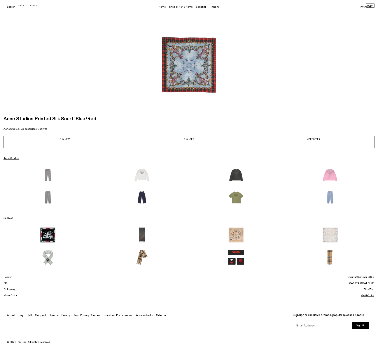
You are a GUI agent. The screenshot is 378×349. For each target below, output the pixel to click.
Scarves (42, 129)
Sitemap (162, 315)
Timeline (214, 7)
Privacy (65, 315)
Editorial (201, 7)
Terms (54, 315)
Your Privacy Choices (87, 315)
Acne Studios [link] (11, 158)
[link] (48, 175)
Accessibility (144, 315)
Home (162, 7)
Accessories (28, 129)
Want (370, 6)
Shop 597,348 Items (180, 7)
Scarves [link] (8, 218)
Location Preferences (118, 315)
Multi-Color (367, 295)
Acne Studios (11, 129)
